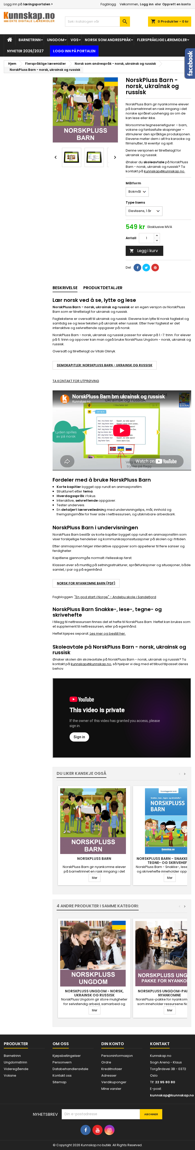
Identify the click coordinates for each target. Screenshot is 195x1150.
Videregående (16, 1068)
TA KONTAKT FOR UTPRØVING (76, 381)
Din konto (112, 1044)
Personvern (62, 1062)
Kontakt (160, 1044)
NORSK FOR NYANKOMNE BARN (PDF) (86, 583)
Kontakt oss (62, 1075)
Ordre (106, 1062)
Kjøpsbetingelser (67, 1055)
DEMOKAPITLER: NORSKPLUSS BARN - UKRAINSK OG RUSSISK (104, 365)
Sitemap (60, 1082)
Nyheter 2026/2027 (25, 51)
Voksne (10, 1075)
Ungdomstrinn (15, 1062)
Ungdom (55, 39)
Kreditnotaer (111, 1068)
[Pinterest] (155, 267)
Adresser (109, 1075)
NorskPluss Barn (94, 858)
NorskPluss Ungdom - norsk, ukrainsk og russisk (94, 993)
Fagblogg (108, 4)
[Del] (137, 267)
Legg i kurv (143, 251)
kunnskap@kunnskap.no (164, 171)
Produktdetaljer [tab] (102, 288)
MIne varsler (111, 1088)
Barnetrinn (30, 39)
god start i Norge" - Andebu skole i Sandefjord (117, 597)
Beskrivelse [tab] (65, 288)
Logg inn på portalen (74, 51)
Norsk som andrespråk (108, 39)
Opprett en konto (176, 4)
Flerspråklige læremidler (162, 39)
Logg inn (147, 4)
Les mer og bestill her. (107, 633)
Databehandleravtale (70, 1068)
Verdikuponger (113, 1082)
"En (76, 597)
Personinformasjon (117, 1055)
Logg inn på (28, 4)
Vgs (74, 39)
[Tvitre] (146, 267)
